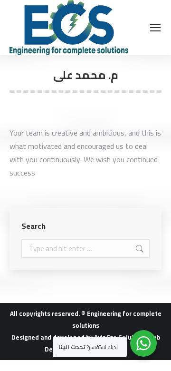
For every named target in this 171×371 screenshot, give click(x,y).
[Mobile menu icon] (155, 27)
